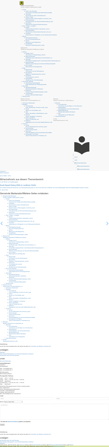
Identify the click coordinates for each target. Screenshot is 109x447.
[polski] (83, 168)
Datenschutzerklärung (13, 421)
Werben (71, 445)
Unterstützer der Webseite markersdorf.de (40, 346)
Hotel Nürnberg (15, 355)
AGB (11, 445)
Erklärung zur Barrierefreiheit (56, 445)
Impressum (22, 445)
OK (53, 446)
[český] (83, 165)
